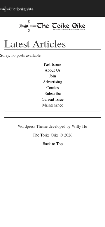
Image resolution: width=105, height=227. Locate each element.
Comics (52, 87)
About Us (52, 70)
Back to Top (53, 143)
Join (52, 76)
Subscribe (53, 93)
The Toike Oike (46, 135)
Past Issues (52, 64)
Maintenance (52, 105)
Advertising (52, 81)
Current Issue (53, 99)
